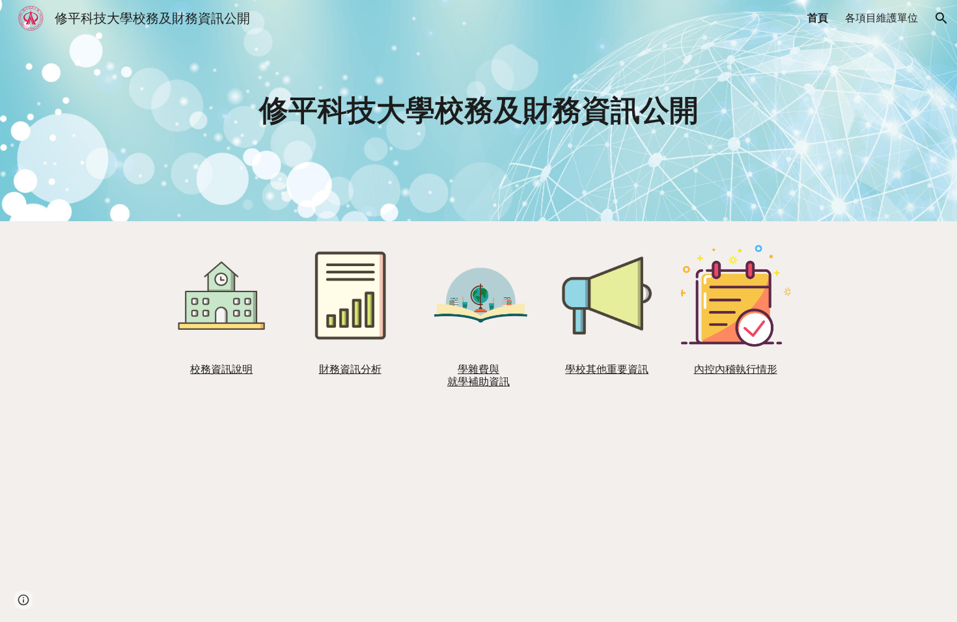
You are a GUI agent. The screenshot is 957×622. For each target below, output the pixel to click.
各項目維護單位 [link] (881, 17)
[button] (941, 18)
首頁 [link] (817, 17)
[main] (478, 111)
